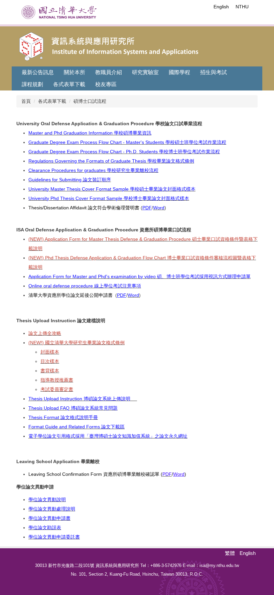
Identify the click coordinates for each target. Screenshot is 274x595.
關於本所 (74, 72)
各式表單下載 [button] (69, 84)
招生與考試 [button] (213, 72)
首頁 (26, 101)
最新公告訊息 (38, 72)
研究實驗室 (145, 72)
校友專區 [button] (106, 84)
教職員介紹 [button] (108, 72)
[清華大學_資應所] (139, 45)
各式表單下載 (52, 101)
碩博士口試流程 (90, 101)
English (221, 6)
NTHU (242, 6)
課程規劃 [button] (32, 84)
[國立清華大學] (59, 12)
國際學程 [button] (179, 72)
